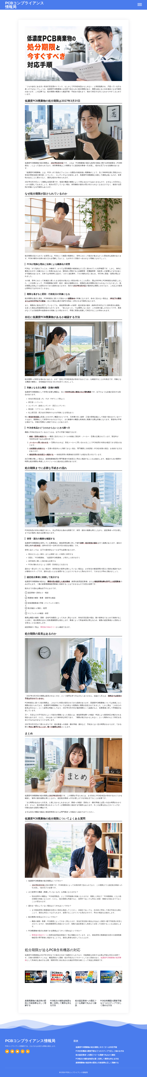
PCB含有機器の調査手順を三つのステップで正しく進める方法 (111, 1003)
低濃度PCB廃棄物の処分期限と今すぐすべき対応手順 (96, 1047)
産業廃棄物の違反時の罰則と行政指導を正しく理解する (35, 1003)
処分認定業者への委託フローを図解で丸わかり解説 (85, 1003)
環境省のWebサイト (48, 627)
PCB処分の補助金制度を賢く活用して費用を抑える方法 (60, 1003)
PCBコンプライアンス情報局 (24, 5)
